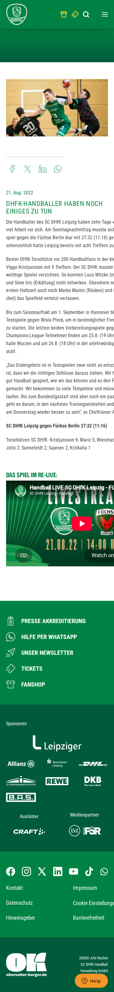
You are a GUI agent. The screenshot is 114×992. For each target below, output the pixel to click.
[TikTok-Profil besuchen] (89, 871)
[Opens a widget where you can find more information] (91, 981)
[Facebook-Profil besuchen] (10, 871)
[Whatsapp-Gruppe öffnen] (104, 871)
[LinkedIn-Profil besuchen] (57, 871)
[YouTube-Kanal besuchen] (73, 871)
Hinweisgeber (20, 917)
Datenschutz (19, 903)
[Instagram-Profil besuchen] (26, 871)
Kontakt (14, 888)
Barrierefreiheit (88, 917)
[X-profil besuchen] (42, 871)
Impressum (85, 888)
